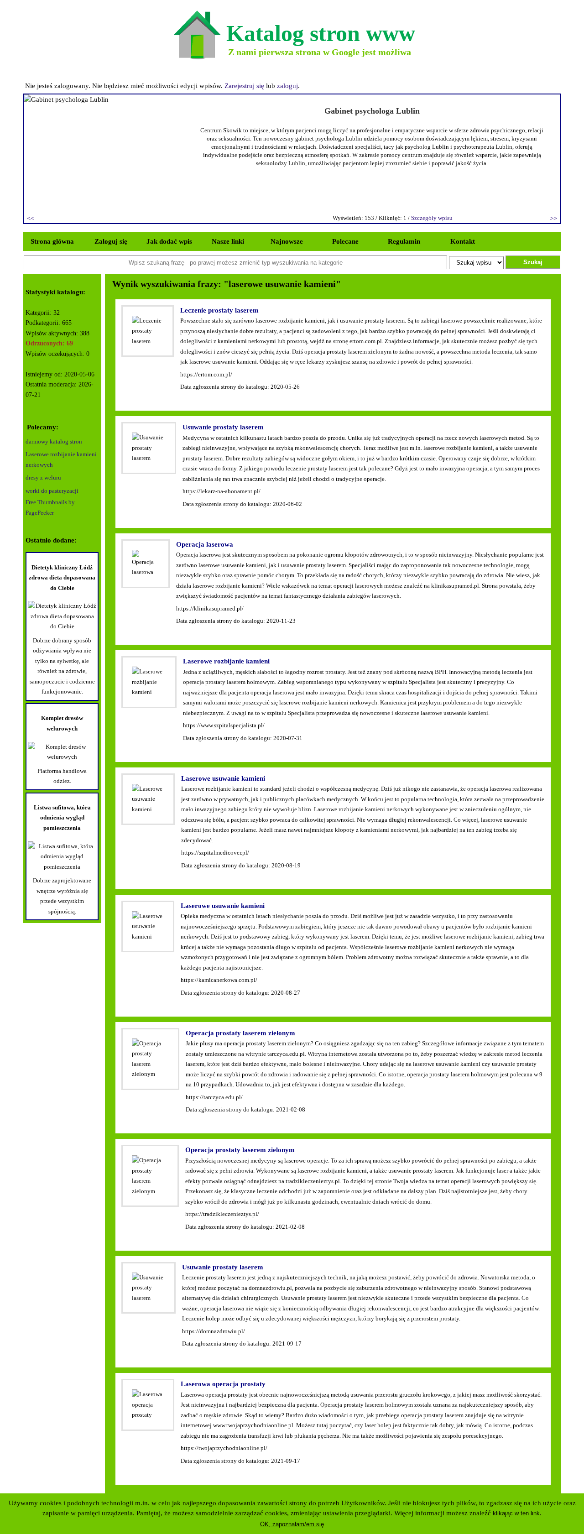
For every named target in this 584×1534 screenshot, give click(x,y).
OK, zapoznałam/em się (292, 1524)
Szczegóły (193, 397)
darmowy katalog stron (54, 441)
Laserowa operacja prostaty (223, 1384)
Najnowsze (287, 241)
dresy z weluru (43, 477)
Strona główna (52, 241)
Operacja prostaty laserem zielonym (240, 1033)
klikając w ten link (516, 1513)
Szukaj (532, 262)
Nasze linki (228, 241)
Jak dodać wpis (169, 241)
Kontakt (462, 241)
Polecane (345, 241)
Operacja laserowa (204, 544)
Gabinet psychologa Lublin (372, 110)
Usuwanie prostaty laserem (223, 427)
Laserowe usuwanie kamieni (223, 778)
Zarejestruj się (244, 85)
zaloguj (287, 85)
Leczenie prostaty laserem (219, 310)
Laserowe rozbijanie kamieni (226, 661)
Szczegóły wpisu (432, 217)
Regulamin (404, 241)
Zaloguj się (110, 241)
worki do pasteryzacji (52, 490)
